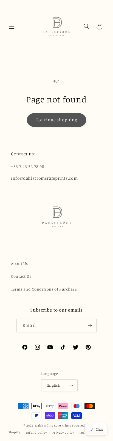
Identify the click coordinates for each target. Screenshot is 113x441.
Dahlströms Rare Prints (53, 425)
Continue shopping (57, 119)
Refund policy (36, 432)
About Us (19, 263)
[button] (11, 26)
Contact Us (21, 276)
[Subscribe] (89, 325)
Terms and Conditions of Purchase (44, 289)
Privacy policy (63, 432)
